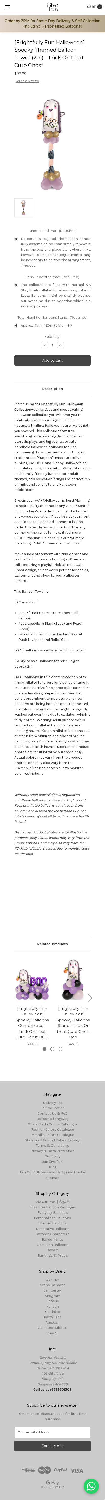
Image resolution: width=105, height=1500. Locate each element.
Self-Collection (53, 1108)
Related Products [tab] (52, 944)
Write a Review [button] (27, 81)
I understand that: (52, 231)
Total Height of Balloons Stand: (53, 317)
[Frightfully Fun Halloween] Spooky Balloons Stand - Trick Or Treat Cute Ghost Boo (73, 1023)
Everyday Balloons (52, 1212)
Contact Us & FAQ (52, 1113)
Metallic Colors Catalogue (52, 1135)
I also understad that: (53, 277)
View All (53, 1333)
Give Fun (52, 1279)
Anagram (52, 1296)
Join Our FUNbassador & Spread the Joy (52, 1172)
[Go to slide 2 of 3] (90, 998)
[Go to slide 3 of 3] (15, 998)
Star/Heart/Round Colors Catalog (52, 1140)
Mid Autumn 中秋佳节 (52, 1202)
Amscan (52, 1322)
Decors (53, 1250)
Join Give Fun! (52, 1161)
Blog (52, 1167)
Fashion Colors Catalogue (52, 1129)
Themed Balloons (52, 1223)
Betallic (52, 1301)
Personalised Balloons (52, 1218)
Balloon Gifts (52, 1239)
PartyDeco (52, 1317)
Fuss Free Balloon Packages (52, 1207)
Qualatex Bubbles (52, 1328)
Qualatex (52, 1312)
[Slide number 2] (52, 1049)
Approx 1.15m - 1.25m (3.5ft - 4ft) (46, 325)
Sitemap (52, 1178)
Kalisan (52, 1306)
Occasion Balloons (52, 1245)
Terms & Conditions (52, 1145)
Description (52, 388)
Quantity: (52, 337)
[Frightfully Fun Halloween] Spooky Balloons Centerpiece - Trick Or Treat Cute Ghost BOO (32, 1023)
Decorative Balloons (52, 1229)
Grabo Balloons (52, 1285)
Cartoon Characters (52, 1234)
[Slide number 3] (60, 1049)
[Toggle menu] (7, 7)
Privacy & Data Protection (52, 1151)
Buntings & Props (52, 1255)
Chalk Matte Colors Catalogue (52, 1124)
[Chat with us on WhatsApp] (91, 1486)
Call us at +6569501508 (52, 1389)
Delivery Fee (52, 1103)
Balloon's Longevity (53, 1119)
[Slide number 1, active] (44, 1049)
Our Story (52, 1156)
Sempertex (52, 1290)
